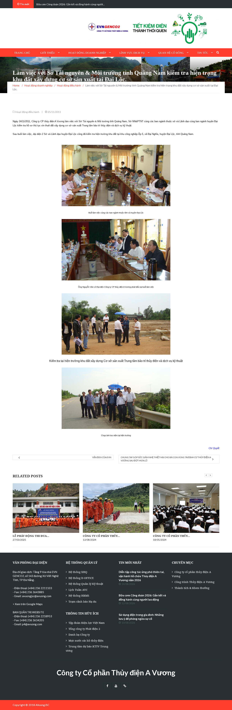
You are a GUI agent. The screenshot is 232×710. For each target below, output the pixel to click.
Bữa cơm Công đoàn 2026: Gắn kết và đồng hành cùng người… (70, 4)
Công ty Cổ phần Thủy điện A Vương (116, 672)
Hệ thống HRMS (79, 595)
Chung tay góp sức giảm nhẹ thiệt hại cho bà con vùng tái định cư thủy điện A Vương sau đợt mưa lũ (166, 459)
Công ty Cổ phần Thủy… (101, 536)
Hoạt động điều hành (27, 111)
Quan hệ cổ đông (171, 52)
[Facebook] (107, 686)
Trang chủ (22, 52)
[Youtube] (116, 686)
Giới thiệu (47, 52)
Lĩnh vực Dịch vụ (132, 52)
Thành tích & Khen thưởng (192, 588)
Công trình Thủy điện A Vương (194, 582)
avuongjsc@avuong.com (36, 596)
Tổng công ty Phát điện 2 (84, 629)
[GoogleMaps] (125, 686)
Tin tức (202, 52)
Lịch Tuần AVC (78, 589)
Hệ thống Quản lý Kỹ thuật (86, 583)
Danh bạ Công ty (79, 634)
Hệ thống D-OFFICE (81, 578)
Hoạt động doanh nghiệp (87, 52)
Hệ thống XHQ (78, 572)
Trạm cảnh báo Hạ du (82, 601)
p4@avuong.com (32, 624)
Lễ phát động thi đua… (31, 536)
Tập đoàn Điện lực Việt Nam (87, 623)
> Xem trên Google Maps (28, 604)
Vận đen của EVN (101, 457)
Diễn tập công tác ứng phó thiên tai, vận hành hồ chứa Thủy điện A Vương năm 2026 (141, 576)
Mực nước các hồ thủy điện (86, 640)
